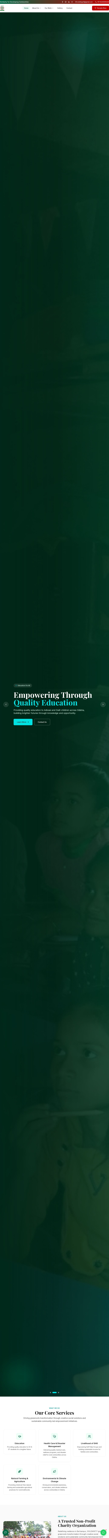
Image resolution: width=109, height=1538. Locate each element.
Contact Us (42, 723)
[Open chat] (6, 1532)
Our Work (48, 8)
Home (26, 8)
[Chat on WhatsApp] (103, 1532)
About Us (35, 8)
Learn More (21, 723)
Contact (69, 8)
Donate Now (101, 8)
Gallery (60, 8)
